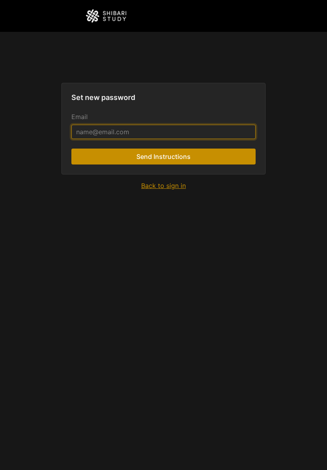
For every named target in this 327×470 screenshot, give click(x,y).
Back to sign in (163, 186)
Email (79, 117)
